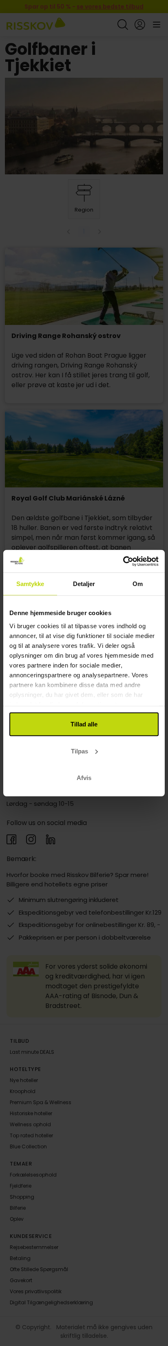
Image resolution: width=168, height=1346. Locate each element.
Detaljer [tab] (84, 583)
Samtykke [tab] (30, 583)
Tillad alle (84, 724)
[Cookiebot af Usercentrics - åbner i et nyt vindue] (123, 561)
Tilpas (79, 750)
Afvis (84, 777)
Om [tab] (138, 583)
